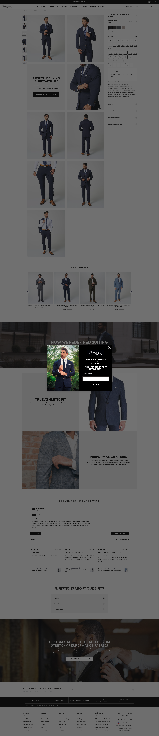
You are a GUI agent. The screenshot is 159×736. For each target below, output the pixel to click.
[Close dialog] (109, 347)
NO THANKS (95, 384)
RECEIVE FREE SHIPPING (95, 379)
